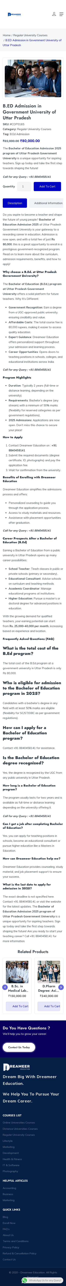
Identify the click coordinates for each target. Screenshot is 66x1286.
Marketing (8, 1147)
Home (7, 35)
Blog (5, 1217)
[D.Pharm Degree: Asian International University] (49, 972)
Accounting (9, 1188)
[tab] (15, 203)
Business (8, 1194)
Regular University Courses (30, 35)
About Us (8, 1235)
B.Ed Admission (20, 134)
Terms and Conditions (16, 1241)
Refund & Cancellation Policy (19, 1253)
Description (15, 203)
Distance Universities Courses (20, 1128)
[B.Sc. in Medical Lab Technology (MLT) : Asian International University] (17, 972)
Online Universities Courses (19, 1122)
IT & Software (11, 1165)
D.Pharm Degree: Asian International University (49, 992)
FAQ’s (6, 1229)
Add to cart (47, 186)
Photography (10, 1171)
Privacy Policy (11, 1247)
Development (11, 1153)
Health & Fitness (12, 1159)
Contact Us (9, 1259)
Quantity (9, 186)
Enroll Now (9, 1223)
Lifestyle (8, 1141)
